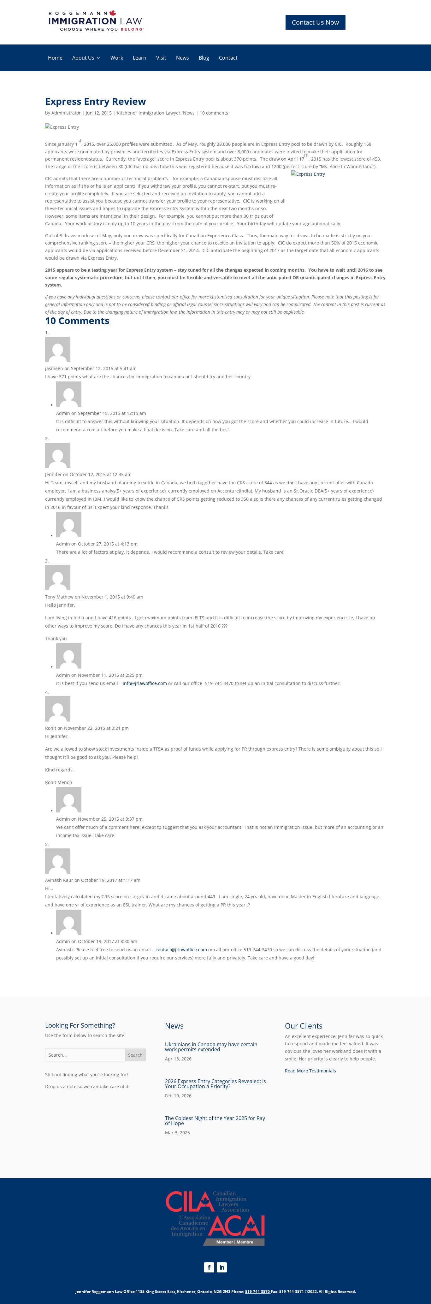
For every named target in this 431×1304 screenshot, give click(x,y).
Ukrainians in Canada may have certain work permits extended (211, 1047)
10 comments (214, 113)
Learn (139, 58)
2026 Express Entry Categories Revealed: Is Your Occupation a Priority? (215, 1084)
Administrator (66, 113)
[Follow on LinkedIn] (222, 1267)
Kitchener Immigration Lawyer (148, 113)
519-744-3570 (257, 1291)
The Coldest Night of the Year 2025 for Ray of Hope (215, 1121)
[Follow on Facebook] (209, 1267)
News (182, 58)
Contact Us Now (315, 22)
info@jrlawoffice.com (145, 683)
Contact (228, 58)
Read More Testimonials (310, 1071)
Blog (204, 58)
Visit (161, 58)
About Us (83, 58)
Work (116, 58)
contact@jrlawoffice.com (181, 950)
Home (55, 58)
